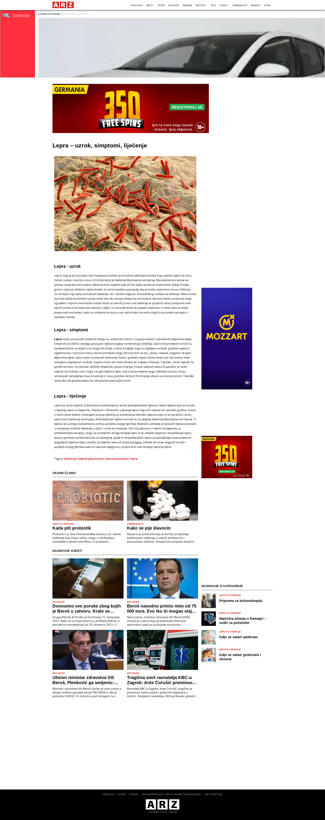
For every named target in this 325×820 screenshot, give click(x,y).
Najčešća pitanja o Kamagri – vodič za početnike (242, 621)
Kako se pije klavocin (149, 528)
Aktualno (173, 5)
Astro (267, 5)
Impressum (108, 794)
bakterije (70, 459)
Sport (161, 5)
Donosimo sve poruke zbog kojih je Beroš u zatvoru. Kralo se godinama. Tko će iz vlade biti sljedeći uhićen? (86, 608)
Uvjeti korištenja (213, 794)
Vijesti (149, 5)
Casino (223, 5)
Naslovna (137, 5)
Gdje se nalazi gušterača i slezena (240, 657)
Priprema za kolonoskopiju (240, 601)
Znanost (256, 5)
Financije (187, 5)
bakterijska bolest (91, 459)
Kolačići (122, 794)
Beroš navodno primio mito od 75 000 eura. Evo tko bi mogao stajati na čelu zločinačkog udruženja (162, 608)
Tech (213, 5)
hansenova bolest (117, 459)
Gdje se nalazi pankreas (238, 637)
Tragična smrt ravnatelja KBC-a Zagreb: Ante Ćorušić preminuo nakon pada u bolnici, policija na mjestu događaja (160, 680)
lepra (133, 459)
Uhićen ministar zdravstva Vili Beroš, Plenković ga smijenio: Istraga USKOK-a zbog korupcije (86, 680)
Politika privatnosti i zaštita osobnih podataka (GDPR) (171, 794)
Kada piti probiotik (71, 528)
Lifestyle (200, 5)
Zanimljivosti (239, 5)
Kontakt (134, 794)
